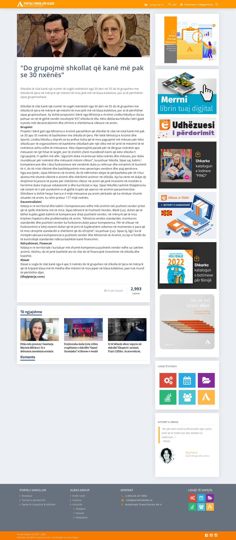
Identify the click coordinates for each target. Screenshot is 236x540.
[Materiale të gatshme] (168, 380)
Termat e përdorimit (33, 500)
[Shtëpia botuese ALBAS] (206, 397)
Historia (76, 500)
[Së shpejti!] (187, 380)
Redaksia (26, 495)
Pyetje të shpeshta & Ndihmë (38, 504)
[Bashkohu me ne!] (187, 397)
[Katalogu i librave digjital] (206, 380)
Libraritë (77, 504)
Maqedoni (81, 517)
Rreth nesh (78, 495)
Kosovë (79, 513)
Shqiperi (80, 508)
